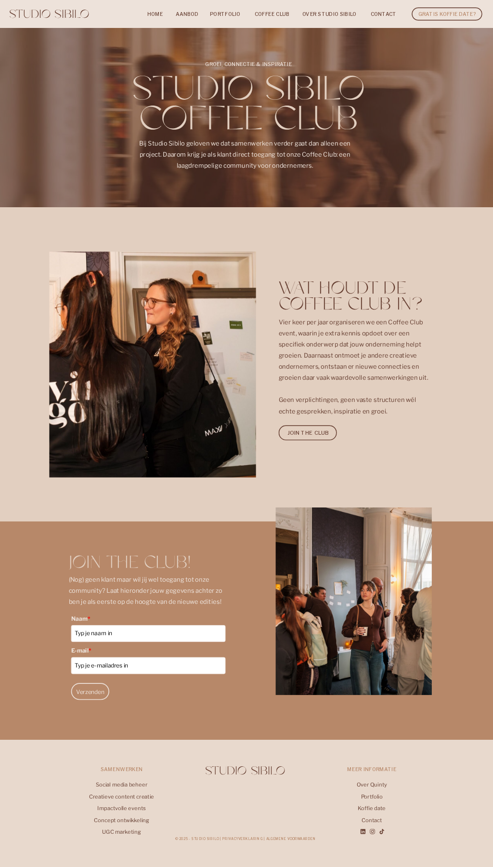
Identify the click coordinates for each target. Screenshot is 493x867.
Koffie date (372, 808)
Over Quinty (372, 784)
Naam (81, 618)
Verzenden (90, 691)
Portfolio (372, 796)
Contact (372, 820)
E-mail (81, 650)
